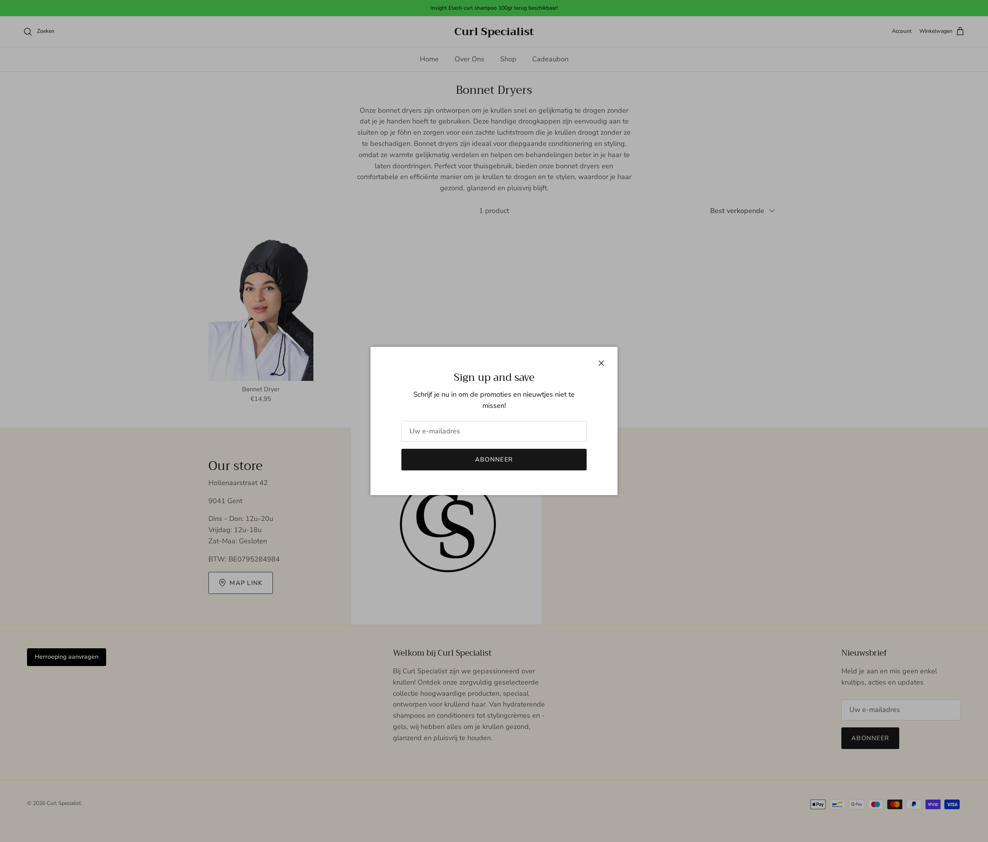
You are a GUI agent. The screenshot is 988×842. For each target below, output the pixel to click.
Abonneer (494, 459)
